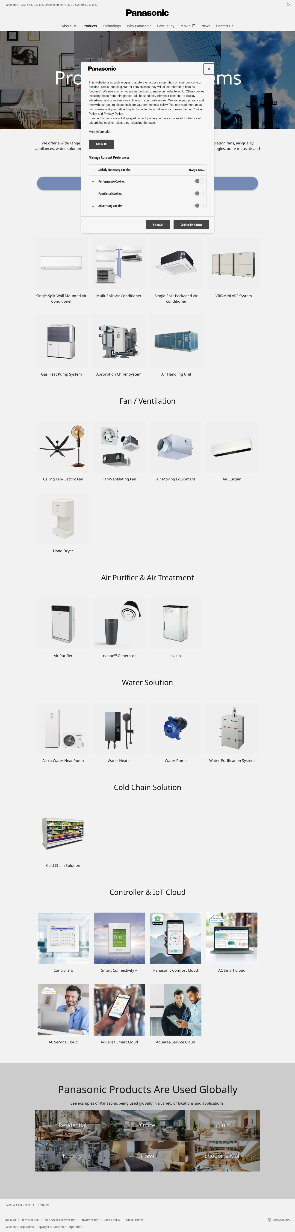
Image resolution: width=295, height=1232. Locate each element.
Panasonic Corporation (19, 1227)
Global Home (134, 1220)
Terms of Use (30, 1220)
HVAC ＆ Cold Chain (17, 1205)
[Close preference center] (209, 69)
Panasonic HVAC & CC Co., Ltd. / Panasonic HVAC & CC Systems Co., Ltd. (51, 5)
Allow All (101, 144)
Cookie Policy (111, 1220)
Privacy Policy (89, 1220)
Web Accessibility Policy (59, 1220)
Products (43, 1205)
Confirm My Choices (191, 225)
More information (100, 131)
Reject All (158, 225)
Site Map (10, 1220)
